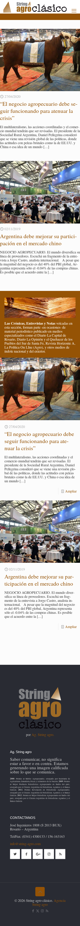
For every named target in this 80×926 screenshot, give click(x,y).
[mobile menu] (74, 10)
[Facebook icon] (33, 910)
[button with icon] (15, 854)
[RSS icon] (47, 910)
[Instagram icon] (42, 910)
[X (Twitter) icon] (37, 910)
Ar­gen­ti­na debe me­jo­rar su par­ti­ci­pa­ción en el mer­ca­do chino (38, 239)
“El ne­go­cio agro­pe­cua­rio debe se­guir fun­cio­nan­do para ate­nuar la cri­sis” (38, 111)
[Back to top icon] (40, 891)
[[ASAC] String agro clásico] (41, 6)
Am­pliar (71, 491)
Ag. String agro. (43, 734)
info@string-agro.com (25, 843)
